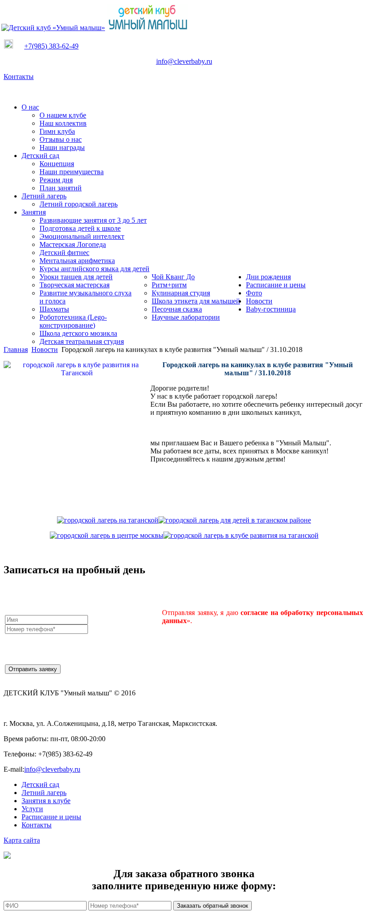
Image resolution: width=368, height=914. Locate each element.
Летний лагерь (44, 792)
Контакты (19, 76)
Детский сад (40, 784)
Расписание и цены (51, 817)
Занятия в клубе (46, 800)
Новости (44, 349)
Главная (16, 349)
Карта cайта (22, 840)
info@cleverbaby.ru (184, 61)
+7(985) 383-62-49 (51, 46)
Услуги (32, 809)
